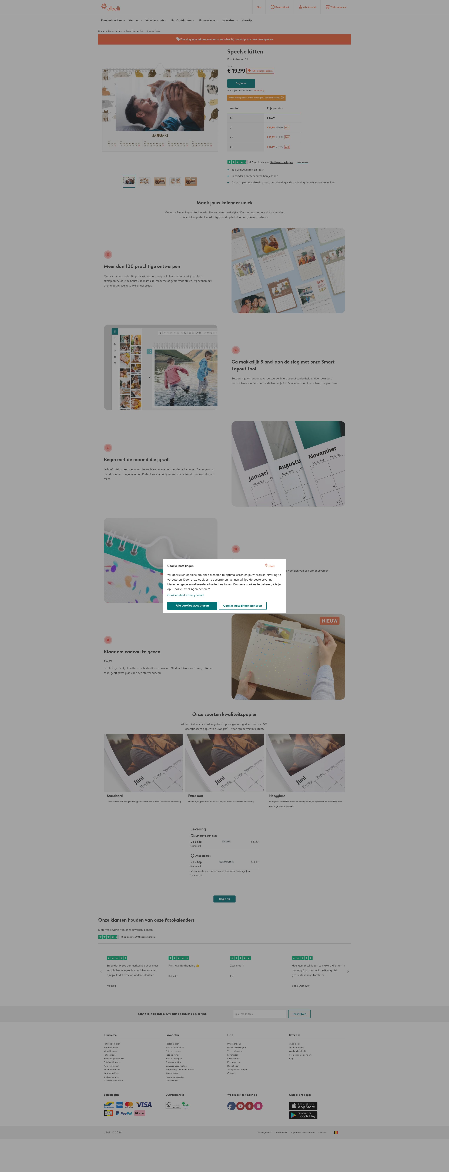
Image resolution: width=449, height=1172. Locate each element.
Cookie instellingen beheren (242, 605)
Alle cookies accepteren (192, 605)
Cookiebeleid (176, 595)
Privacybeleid (195, 595)
